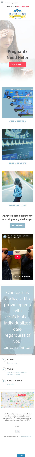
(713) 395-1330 (23, 6)
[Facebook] (16, 431)
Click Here (10, 384)
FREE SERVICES (17, 64)
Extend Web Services (26, 436)
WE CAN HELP (17, 225)
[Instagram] (19, 431)
